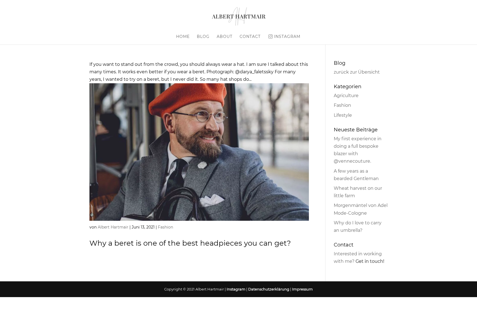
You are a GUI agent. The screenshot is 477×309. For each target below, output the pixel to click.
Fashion (165, 227)
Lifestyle (343, 115)
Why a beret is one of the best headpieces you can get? (190, 243)
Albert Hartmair (113, 227)
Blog (203, 37)
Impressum (302, 289)
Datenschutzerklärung (268, 289)
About (224, 37)
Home (183, 37)
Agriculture (346, 95)
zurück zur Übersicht (357, 72)
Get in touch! (370, 261)
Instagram (287, 36)
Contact (250, 37)
